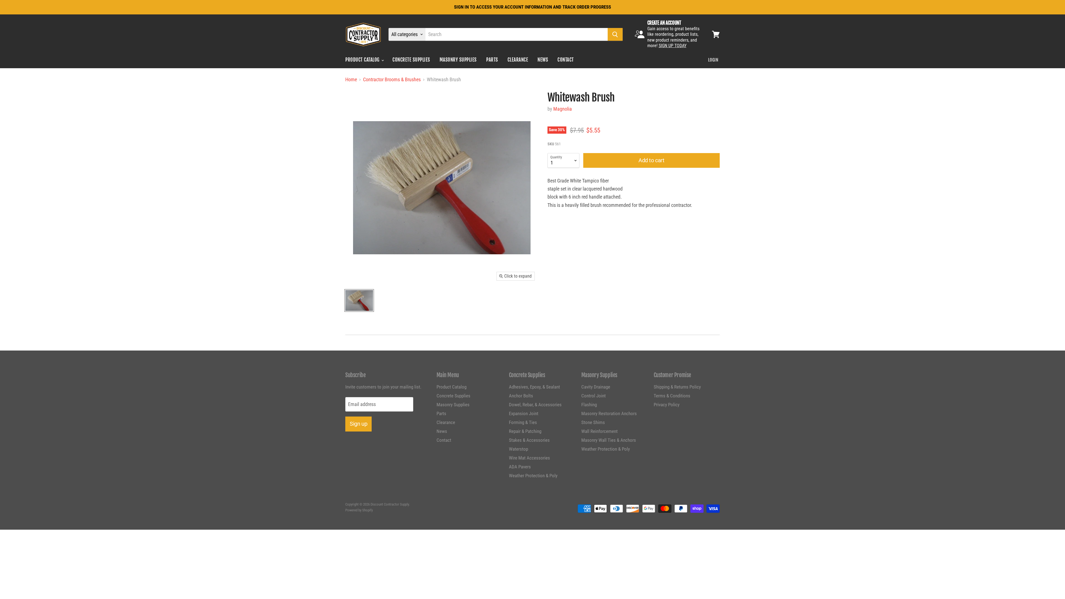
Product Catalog (363, 60)
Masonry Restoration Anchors (609, 413)
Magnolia (562, 109)
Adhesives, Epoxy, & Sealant (534, 387)
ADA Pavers (520, 466)
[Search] (615, 34)
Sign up (358, 423)
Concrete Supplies (411, 60)
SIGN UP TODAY (672, 45)
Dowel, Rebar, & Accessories (535, 404)
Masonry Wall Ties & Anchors (608, 440)
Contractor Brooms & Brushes (392, 79)
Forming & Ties (523, 422)
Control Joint (593, 396)
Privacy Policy (666, 404)
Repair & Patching (525, 431)
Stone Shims (593, 422)
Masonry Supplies (458, 60)
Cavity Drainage (595, 387)
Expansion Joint (523, 413)
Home (351, 79)
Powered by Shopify (359, 510)
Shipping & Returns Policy (677, 387)
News (542, 60)
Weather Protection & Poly (533, 475)
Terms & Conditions (672, 396)
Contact (565, 60)
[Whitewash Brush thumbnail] (359, 300)
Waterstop (518, 449)
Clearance (518, 60)
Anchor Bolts (521, 396)
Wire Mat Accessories (529, 458)
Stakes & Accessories (529, 440)
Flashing (589, 404)
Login (713, 60)
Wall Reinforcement (599, 431)
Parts (492, 60)
